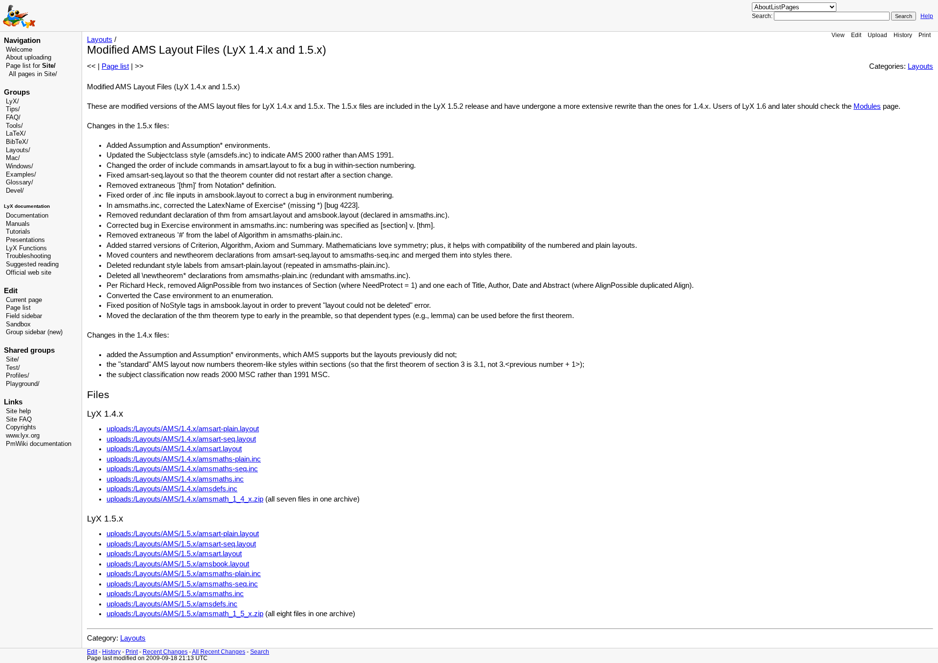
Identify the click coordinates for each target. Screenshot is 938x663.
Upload (877, 35)
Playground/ (23, 384)
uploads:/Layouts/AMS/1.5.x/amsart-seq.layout (181, 544)
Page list (18, 307)
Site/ (12, 359)
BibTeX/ (17, 142)
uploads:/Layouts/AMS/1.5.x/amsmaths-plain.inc (184, 574)
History (903, 35)
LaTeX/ (16, 133)
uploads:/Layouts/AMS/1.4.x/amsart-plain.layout (183, 429)
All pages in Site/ (33, 74)
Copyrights (21, 427)
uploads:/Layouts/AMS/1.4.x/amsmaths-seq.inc (182, 469)
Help (926, 16)
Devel (14, 190)
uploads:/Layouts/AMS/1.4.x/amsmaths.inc (175, 479)
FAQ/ (13, 117)
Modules (867, 106)
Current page (24, 300)
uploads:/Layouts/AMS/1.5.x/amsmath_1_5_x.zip (185, 614)
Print (924, 35)
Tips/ (13, 109)
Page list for (31, 65)
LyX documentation (27, 206)
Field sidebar (24, 316)
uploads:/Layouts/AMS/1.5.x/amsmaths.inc (175, 594)
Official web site (28, 272)
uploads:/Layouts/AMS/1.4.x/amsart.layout (174, 449)
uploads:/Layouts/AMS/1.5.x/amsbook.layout (178, 564)
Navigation (22, 40)
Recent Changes (165, 651)
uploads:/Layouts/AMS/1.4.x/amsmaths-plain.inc (184, 459)
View (838, 35)
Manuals (18, 224)
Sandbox (18, 324)
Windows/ (19, 166)
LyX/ (12, 101)
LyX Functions (26, 248)
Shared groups (29, 350)
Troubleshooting (28, 256)
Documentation (27, 215)
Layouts (99, 39)
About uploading (28, 57)
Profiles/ (17, 375)
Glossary (18, 182)
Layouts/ (18, 150)
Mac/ (13, 158)
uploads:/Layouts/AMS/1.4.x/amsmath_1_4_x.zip (185, 499)
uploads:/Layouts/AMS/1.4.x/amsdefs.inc (172, 489)
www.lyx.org (23, 435)
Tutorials (18, 231)
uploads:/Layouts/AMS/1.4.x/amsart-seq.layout (181, 439)
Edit (856, 35)
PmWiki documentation (38, 444)
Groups (17, 92)
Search (259, 651)
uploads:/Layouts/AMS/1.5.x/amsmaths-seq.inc (182, 584)
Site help (18, 411)
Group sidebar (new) (34, 332)
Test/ (13, 367)
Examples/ (21, 174)
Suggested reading (32, 264)
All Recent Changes (218, 651)
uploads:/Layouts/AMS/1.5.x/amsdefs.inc (172, 604)
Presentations (25, 240)
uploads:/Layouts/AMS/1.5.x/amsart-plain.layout (183, 534)
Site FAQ (19, 419)
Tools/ (14, 125)
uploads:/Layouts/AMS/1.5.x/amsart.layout (174, 554)
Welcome (19, 49)
